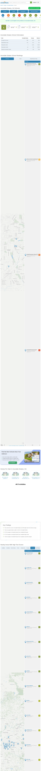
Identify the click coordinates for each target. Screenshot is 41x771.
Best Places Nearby (34, 11)
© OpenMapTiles (20, 445)
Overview (4, 11)
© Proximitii (10, 445)
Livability (34, 2)
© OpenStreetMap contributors (14, 445)
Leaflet (23, 445)
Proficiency (7, 58)
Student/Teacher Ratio (33, 58)
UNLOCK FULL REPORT (34, 8)
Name (21, 58)
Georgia (5, 5)
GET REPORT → (12, 462)
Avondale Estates (10, 5)
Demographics (23, 11)
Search (1, 5)
